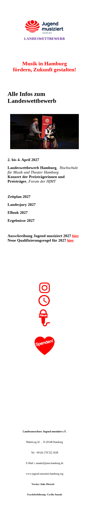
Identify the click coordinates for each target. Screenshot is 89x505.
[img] (44, 22)
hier (75, 236)
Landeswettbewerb (44, 39)
